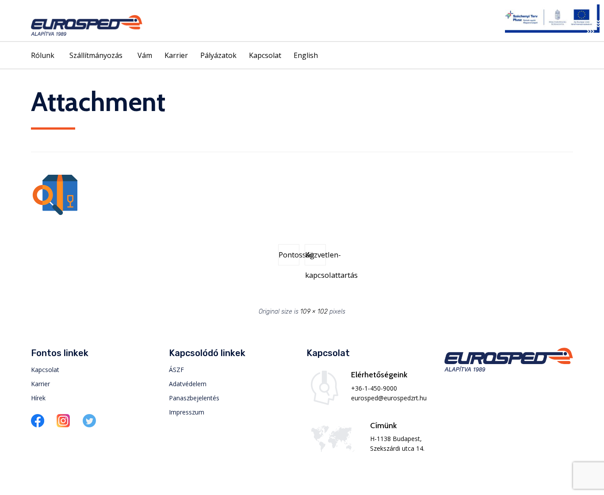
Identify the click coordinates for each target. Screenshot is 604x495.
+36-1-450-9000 (374, 388)
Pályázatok (218, 55)
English (306, 55)
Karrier (176, 55)
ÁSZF (176, 369)
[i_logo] (63, 425)
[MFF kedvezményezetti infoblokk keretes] (552, 30)
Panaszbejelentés (194, 398)
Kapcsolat (265, 55)
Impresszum (186, 412)
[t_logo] (89, 425)
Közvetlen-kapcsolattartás (315, 257)
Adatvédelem (187, 384)
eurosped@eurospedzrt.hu (389, 398)
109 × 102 (314, 311)
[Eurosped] (86, 25)
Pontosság (289, 254)
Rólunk (42, 55)
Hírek (38, 398)
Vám (145, 55)
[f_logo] (37, 425)
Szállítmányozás (95, 55)
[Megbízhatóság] (55, 212)
